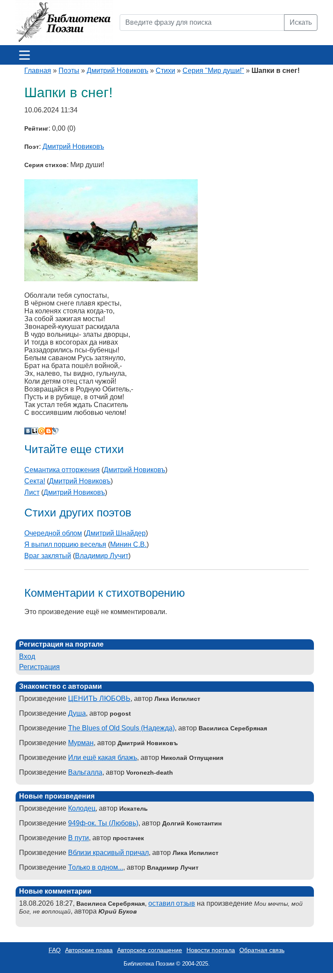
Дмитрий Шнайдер (116, 533)
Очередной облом (53, 533)
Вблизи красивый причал (108, 852)
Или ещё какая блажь (102, 757)
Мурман (81, 742)
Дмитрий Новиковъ (117, 70)
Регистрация (39, 667)
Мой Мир (41, 430)
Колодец (81, 808)
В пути (78, 838)
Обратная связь (261, 950)
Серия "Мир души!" (213, 70)
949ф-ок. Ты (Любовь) (103, 823)
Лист (31, 492)
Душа (77, 713)
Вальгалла (85, 772)
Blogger (48, 430)
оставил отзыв (171, 903)
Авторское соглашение (149, 950)
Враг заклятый (47, 555)
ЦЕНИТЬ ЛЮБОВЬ (99, 698)
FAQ (55, 950)
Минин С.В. (128, 544)
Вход (27, 656)
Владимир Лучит (101, 555)
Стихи (165, 70)
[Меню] (24, 55)
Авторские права (89, 950)
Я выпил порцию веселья (65, 544)
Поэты (69, 70)
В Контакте (27, 430)
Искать (301, 22)
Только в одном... (95, 867)
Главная (37, 70)
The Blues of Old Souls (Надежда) (121, 728)
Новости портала (210, 950)
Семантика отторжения (62, 469)
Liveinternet (34, 430)
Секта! (34, 481)
